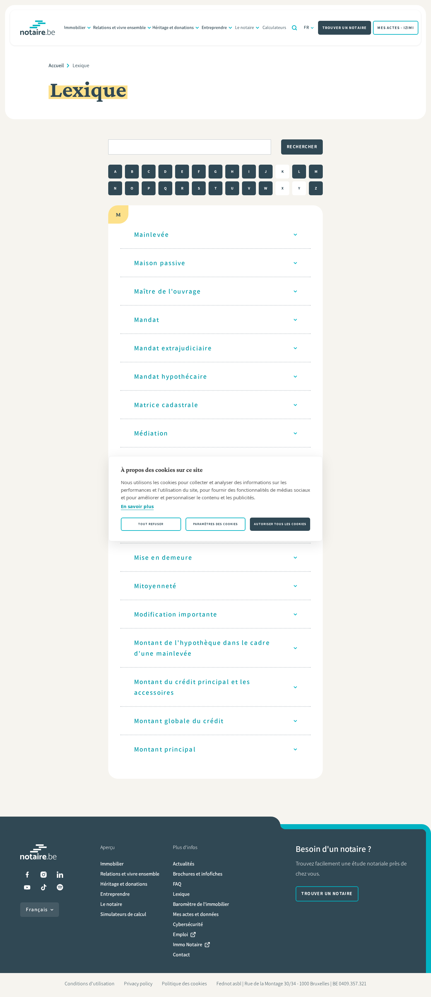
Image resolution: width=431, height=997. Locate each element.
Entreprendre (214, 27)
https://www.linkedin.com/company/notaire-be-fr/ (60, 875)
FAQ (177, 884)
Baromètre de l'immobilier (201, 904)
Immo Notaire (187, 944)
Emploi (180, 934)
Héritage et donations (173, 27)
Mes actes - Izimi (395, 28)
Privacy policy (138, 984)
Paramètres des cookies (215, 524)
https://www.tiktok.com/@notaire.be (43, 887)
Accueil (56, 65)
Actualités (183, 864)
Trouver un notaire (344, 28)
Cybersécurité (188, 924)
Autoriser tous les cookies (280, 524)
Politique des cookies (184, 984)
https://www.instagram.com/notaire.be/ (43, 875)
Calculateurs (274, 27)
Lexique (181, 894)
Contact (181, 955)
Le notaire (244, 27)
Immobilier (75, 27)
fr (307, 27)
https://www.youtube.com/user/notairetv (27, 887)
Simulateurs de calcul (123, 914)
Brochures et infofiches (197, 874)
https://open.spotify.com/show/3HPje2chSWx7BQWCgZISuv (60, 887)
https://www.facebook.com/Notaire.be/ (27, 875)
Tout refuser (150, 524)
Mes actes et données (196, 914)
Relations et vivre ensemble (119, 27)
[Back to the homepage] (37, 27)
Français (37, 909)
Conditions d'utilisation (90, 984)
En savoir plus (137, 506)
